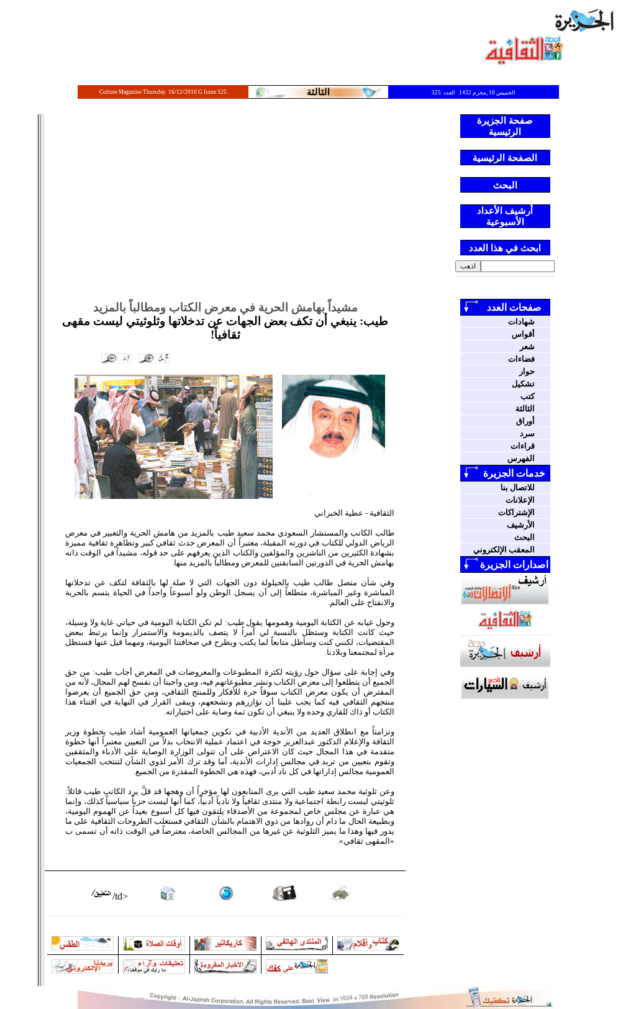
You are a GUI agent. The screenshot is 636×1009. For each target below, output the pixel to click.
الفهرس (521, 458)
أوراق (525, 421)
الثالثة (525, 408)
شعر (527, 346)
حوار (527, 371)
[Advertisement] (225, 207)
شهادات (521, 321)
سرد (527, 433)
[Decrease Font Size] (116, 358)
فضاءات (521, 358)
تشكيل (523, 383)
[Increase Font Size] (154, 358)
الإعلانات (520, 499)
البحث (524, 537)
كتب (527, 396)
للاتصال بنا (518, 487)
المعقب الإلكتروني (504, 549)
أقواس (523, 334)
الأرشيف (521, 524)
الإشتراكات (516, 512)
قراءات (523, 445)
